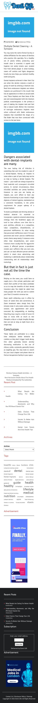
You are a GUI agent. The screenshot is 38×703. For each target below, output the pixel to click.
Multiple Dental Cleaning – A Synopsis (18, 47)
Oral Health (20, 496)
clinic (31, 465)
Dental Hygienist (8, 474)
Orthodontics (30, 496)
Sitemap (29, 696)
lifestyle (28, 489)
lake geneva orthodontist (10, 490)
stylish (19, 499)
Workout (6, 505)
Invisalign (19, 486)
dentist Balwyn (30, 477)
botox (13, 465)
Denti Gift (23, 648)
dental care (29, 471)
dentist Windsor (8, 480)
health (29, 482)
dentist (21, 477)
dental (18, 470)
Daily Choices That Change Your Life (18, 616)
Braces (18, 465)
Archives (7, 446)
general (6, 483)
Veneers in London (9, 502)
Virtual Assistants (20, 502)
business (24, 465)
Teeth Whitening (29, 499)
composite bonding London (11, 468)
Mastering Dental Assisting (11, 493)
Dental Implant (30, 474)
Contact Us (9, 696)
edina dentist (30, 480)
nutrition (9, 496)
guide (17, 482)
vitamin (30, 502)
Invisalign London (29, 486)
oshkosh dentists (8, 499)
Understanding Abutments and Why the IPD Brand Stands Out (20, 403)
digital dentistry (19, 480)
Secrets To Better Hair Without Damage (19, 621)
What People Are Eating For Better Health (20, 393)
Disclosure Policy (19, 696)
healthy (8, 485)
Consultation (30, 468)
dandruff (7, 471)
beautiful (7, 465)
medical (28, 492)
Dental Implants (10, 477)
